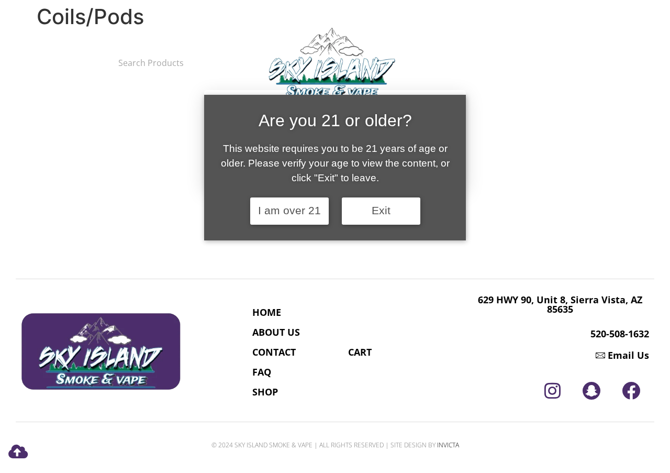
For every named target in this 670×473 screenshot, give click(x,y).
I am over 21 (289, 210)
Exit (381, 210)
